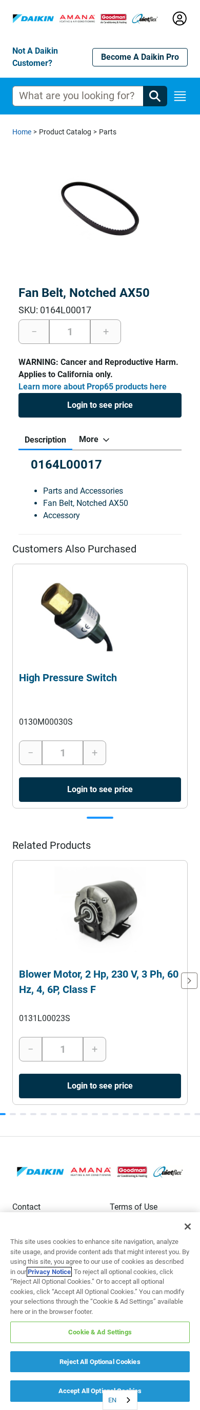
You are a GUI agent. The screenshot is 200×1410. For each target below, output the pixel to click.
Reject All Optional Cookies (100, 1362)
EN (112, 1400)
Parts (107, 132)
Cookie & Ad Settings (100, 1332)
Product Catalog (65, 132)
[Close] (187, 1226)
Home (21, 132)
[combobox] (120, 1400)
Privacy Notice (49, 1272)
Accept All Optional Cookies (100, 1391)
